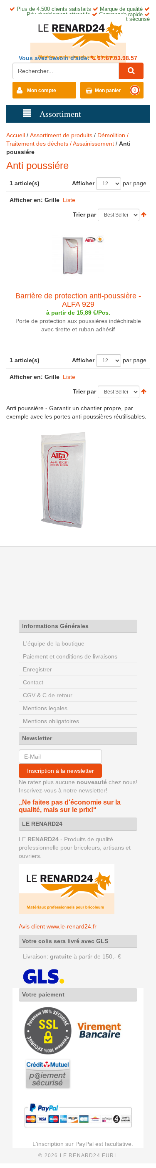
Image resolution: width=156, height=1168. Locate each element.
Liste (69, 200)
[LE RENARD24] (66, 888)
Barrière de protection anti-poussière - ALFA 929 (78, 300)
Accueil (15, 135)
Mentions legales (45, 708)
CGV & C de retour (47, 695)
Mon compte (41, 90)
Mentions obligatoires (51, 721)
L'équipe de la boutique (53, 643)
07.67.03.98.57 (116, 58)
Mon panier (108, 90)
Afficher (83, 183)
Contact (33, 682)
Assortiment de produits (61, 135)
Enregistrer (37, 669)
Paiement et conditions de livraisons (70, 656)
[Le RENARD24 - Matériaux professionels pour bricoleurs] (78, 38)
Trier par (84, 214)
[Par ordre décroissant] (143, 214)
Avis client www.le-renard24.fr (58, 926)
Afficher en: (26, 200)
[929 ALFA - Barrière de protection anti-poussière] (78, 255)
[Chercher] (131, 71)
